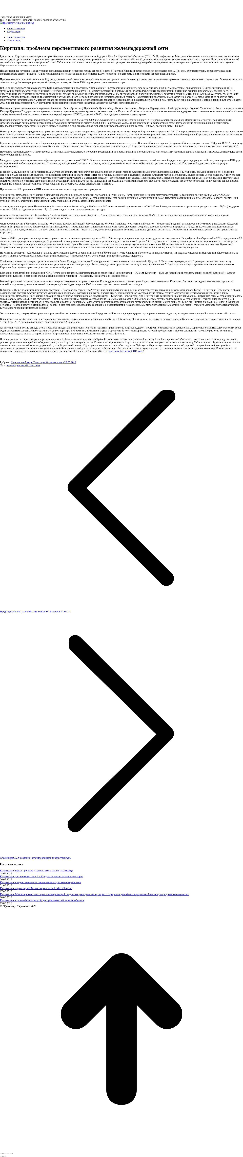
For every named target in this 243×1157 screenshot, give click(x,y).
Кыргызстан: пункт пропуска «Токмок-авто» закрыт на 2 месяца (36, 870)
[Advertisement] (60, 7)
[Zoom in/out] (11, 1153)
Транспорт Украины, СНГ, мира (125, 351)
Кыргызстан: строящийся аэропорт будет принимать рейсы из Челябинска (42, 900)
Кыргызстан (18, 362)
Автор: (44, 362)
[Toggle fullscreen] (8, 1153)
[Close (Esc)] (1, 1153)
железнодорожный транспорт (23, 365)
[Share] (4, 1153)
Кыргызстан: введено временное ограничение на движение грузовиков (40, 882)
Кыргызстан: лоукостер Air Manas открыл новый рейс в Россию (36, 888)
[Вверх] (121, 1149)
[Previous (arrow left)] (1, 1156)
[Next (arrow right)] (4, 1156)
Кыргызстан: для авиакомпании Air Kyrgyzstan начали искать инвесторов (41, 876)
